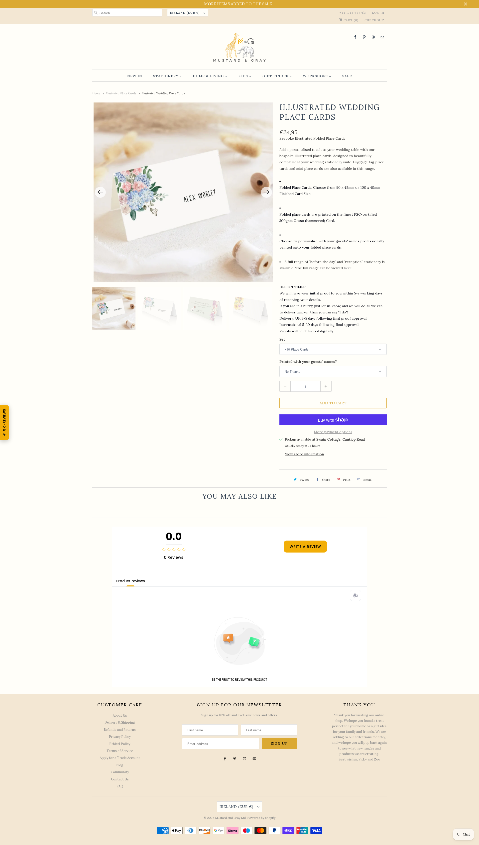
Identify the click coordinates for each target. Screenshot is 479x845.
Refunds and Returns (120, 730)
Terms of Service (120, 751)
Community (120, 772)
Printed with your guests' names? (308, 361)
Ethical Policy (119, 744)
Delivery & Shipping (120, 722)
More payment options (333, 432)
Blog (119, 765)
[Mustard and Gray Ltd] (239, 48)
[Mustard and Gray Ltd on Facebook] (355, 37)
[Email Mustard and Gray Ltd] (382, 37)
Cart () (351, 20)
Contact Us (120, 779)
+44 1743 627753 (353, 12)
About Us (120, 715)
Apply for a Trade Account (120, 758)
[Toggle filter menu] (355, 595)
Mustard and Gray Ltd (230, 818)
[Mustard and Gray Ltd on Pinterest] (364, 37)
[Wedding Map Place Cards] (183, 192)
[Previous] (100, 192)
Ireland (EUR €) (185, 12)
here (348, 268)
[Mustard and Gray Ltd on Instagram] (373, 37)
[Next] (266, 192)
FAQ (120, 786)
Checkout (374, 20)
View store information (304, 454)
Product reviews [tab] (130, 580)
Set (282, 339)
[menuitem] (135, 76)
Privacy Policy (120, 737)
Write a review (305, 546)
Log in (378, 12)
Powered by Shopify (261, 818)
